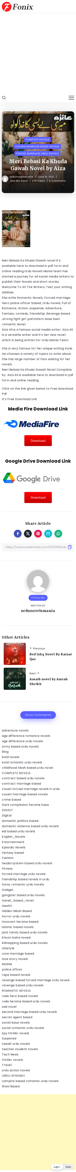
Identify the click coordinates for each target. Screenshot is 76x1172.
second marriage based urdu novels (29, 1012)
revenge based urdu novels (23, 985)
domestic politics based (20, 821)
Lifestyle (8, 948)
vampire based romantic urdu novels (30, 1081)
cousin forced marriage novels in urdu (31, 789)
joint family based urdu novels (24, 932)
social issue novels (16, 1022)
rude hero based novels (20, 996)
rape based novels (16, 975)
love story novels (15, 959)
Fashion (8, 858)
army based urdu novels (20, 746)
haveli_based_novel (18, 900)
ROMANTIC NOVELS (16, 991)
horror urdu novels (16, 916)
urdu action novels (16, 1070)
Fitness (7, 868)
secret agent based (17, 1017)
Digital (7, 815)
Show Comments (38, 715)
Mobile (7, 964)
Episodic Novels (13, 847)
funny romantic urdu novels (23, 884)
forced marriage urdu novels (24, 874)
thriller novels (12, 1060)
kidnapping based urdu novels (25, 943)
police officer (12, 969)
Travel (7, 1065)
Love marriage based (18, 953)
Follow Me (38, 597)
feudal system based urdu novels (27, 863)
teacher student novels (20, 1049)
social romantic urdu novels (23, 1028)
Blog (5, 752)
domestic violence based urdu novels (30, 826)
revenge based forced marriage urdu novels (36, 980)
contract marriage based (21, 783)
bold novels (11, 757)
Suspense (9, 1038)
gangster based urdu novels (23, 895)
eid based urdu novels (18, 831)
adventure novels (15, 730)
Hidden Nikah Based (17, 911)
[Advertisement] (38, 53)
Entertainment (13, 842)
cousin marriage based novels (25, 794)
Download (38, 440)
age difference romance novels (26, 736)
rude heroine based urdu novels (26, 1001)
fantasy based (13, 853)
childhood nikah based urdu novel (27, 768)
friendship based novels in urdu (25, 879)
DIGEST (7, 810)
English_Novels (13, 837)
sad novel (9, 1007)
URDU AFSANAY (13, 1076)
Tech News (10, 1054)
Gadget (7, 890)
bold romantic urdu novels (22, 762)
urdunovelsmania (22, 176)
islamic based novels (18, 927)
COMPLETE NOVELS (16, 773)
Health (7, 906)
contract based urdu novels (23, 778)
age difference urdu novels (22, 741)
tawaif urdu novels (16, 1044)
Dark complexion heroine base (25, 805)
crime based (11, 799)
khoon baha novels (16, 937)
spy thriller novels (15, 1033)
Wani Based (11, 1086)
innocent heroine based (20, 922)
